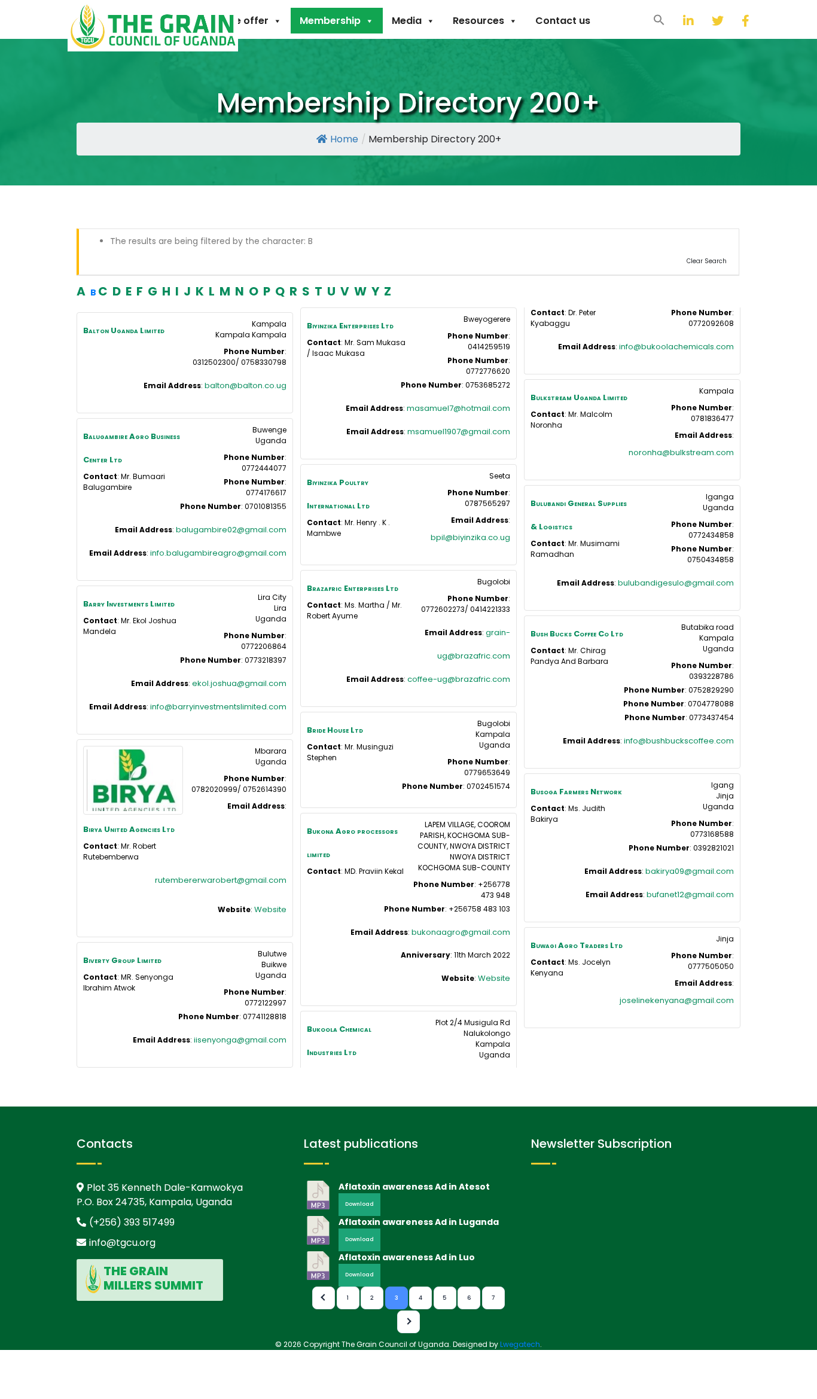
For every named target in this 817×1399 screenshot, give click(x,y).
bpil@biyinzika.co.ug (470, 537)
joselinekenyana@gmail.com (677, 1000)
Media (407, 21)
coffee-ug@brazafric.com (458, 679)
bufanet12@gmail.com (690, 894)
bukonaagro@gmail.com (460, 932)
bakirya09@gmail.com (689, 871)
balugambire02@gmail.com (231, 529)
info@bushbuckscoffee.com (679, 740)
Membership (330, 21)
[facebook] (733, 20)
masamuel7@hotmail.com (458, 408)
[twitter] (703, 20)
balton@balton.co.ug (245, 385)
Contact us (562, 21)
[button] (659, 19)
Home (344, 139)
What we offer (233, 21)
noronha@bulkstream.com (681, 452)
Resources (478, 21)
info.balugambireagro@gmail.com (218, 553)
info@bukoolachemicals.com (676, 346)
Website (270, 909)
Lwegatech (520, 1344)
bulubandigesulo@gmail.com (676, 583)
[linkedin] (674, 20)
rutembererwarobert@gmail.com (220, 880)
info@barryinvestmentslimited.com (218, 706)
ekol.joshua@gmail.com (239, 683)
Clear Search (707, 261)
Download (359, 1204)
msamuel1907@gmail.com (458, 431)
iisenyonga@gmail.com (240, 1040)
